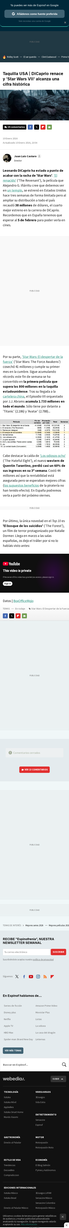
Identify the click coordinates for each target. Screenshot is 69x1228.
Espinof (39, 1124)
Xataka (7, 1097)
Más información (29, 1224)
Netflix (7, 1019)
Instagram (38, 976)
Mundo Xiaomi (11, 1117)
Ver (36, 769)
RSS (45, 976)
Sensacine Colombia (45, 1202)
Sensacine (40, 1119)
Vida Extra (40, 1102)
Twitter (36, 127)
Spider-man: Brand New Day (18, 1039)
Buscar (64, 1064)
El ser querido (30, 56)
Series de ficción (13, 1005)
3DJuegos (40, 1097)
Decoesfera (9, 1170)
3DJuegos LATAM (43, 1193)
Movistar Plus (43, 1012)
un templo (14, 190)
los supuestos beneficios (21, 485)
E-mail (49, 127)
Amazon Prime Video (46, 1005)
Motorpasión (42, 1142)
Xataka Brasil (10, 1197)
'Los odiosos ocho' (53, 456)
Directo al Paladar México (16, 1207)
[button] (27, 156)
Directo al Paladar (12, 1142)
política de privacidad (43, 959)
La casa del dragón (45, 1032)
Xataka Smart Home (13, 1112)
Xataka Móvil (10, 1102)
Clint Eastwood (49, 56)
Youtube (31, 976)
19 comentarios (16, 127)
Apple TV (8, 1025)
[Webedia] (14, 1080)
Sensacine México (44, 1197)
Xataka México (11, 1193)
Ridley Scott (12, 56)
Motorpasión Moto (45, 1147)
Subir (56, 1078)
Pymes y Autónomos (46, 1170)
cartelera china (13, 396)
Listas (39, 1019)
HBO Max (8, 1032)
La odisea (41, 1025)
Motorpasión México (45, 1207)
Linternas (40, 1039)
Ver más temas (13, 1050)
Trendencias (9, 1165)
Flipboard (43, 127)
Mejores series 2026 (34, 925)
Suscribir (58, 951)
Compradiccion (11, 1175)
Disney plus (10, 1012)
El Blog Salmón (43, 1165)
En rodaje (20, 608)
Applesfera (9, 1107)
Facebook (30, 127)
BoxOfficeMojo (23, 601)
